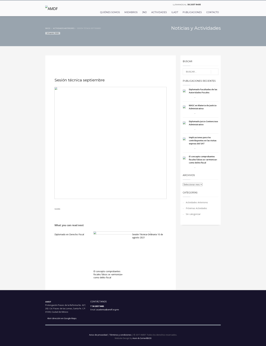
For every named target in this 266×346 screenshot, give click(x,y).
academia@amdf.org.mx (107, 309)
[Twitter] (210, 4)
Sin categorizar (193, 214)
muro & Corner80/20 (142, 338)
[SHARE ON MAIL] (78, 213)
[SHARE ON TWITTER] (56, 213)
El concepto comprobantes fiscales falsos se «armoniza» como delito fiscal (108, 274)
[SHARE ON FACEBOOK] (62, 213)
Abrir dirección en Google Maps (62, 318)
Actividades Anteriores (103, 63)
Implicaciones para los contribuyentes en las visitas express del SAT (202, 140)
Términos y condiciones (120, 334)
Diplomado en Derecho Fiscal (69, 234)
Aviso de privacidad (98, 334)
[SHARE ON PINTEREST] (73, 213)
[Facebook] (206, 4)
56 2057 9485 (194, 4)
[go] (214, 72)
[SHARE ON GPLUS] (67, 213)
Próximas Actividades (196, 208)
